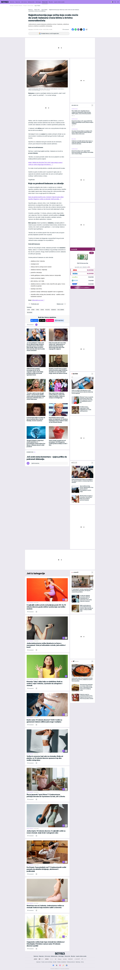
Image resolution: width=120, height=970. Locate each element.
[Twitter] (56, 965)
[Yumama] (77, 959)
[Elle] (51, 959)
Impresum (38, 961)
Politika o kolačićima (61, 961)
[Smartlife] (70, 959)
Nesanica (53, 309)
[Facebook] (53, 965)
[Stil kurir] (55, 959)
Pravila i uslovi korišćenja (46, 961)
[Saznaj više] (92, 374)
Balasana (29, 312)
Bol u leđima (61, 309)
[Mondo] (41, 959)
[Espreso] (47, 959)
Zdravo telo (37, 9)
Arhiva (82, 961)
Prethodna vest (35, 304)
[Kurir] (35, 959)
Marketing (78, 961)
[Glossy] (59, 959)
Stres (37, 309)
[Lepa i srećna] (65, 959)
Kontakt (54, 961)
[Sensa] (5, 2)
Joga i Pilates (44, 9)
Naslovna (30, 9)
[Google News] (66, 965)
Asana (42, 309)
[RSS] (63, 965)
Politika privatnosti (71, 961)
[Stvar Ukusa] (83, 959)
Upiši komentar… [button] (35, 463)
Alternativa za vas (37, 300)
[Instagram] (60, 965)
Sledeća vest (60, 304)
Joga (28, 309)
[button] (65, 29)
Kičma (32, 309)
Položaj (47, 309)
